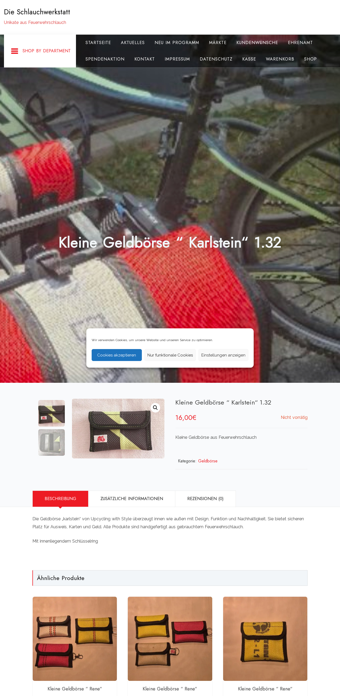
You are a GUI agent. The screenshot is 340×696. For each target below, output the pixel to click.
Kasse (249, 59)
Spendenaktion (105, 59)
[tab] (60, 499)
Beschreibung (60, 499)
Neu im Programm (177, 43)
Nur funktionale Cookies (170, 355)
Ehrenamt (300, 43)
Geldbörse (208, 461)
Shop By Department (47, 51)
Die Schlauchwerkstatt (37, 12)
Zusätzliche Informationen (131, 499)
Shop (310, 59)
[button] (155, 408)
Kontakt (144, 59)
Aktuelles (133, 43)
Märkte (218, 43)
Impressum (177, 59)
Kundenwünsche (257, 43)
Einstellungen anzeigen (223, 355)
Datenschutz (216, 59)
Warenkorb (280, 59)
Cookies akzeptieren (116, 355)
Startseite (98, 43)
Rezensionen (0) (205, 499)
